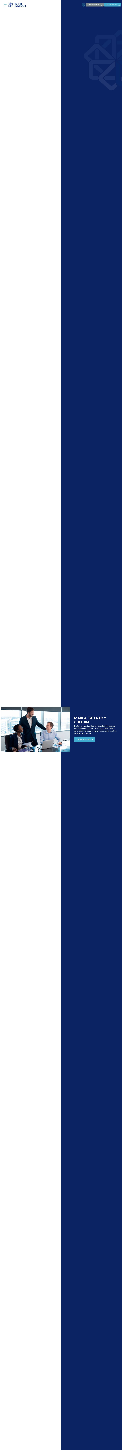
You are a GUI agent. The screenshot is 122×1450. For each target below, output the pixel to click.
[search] (83, 5)
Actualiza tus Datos (93, 5)
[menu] (5, 5)
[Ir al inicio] (17, 5)
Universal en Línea (111, 5)
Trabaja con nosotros (84, 739)
